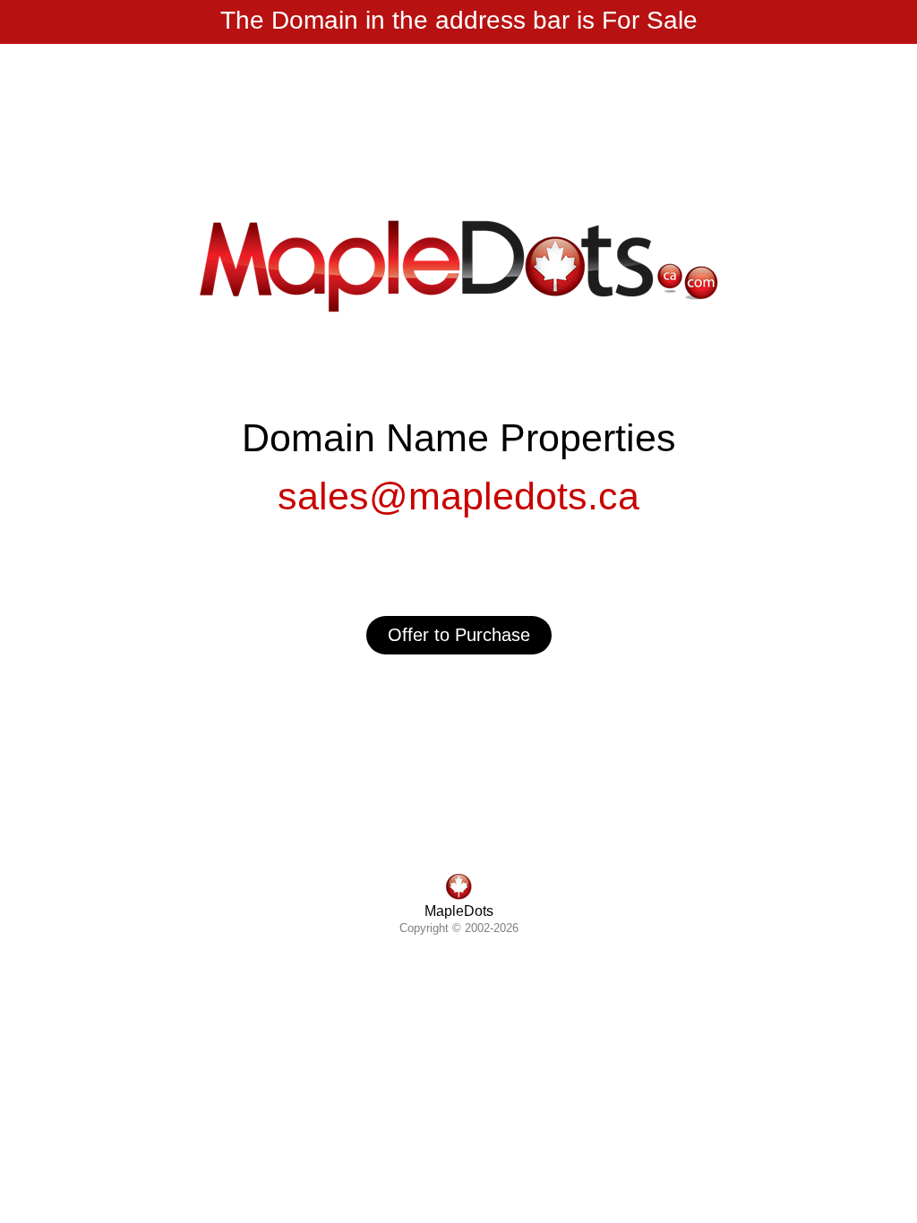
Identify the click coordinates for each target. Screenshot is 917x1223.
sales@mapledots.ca (458, 496)
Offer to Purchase (459, 635)
